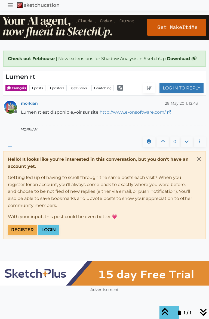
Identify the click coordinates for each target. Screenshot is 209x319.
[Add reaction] (149, 142)
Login (48, 229)
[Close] (198, 159)
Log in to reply (181, 88)
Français (18, 88)
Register (22, 229)
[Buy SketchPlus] (104, 273)
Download (179, 58)
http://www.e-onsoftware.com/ (133, 112)
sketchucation (42, 5)
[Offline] (12, 106)
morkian (29, 103)
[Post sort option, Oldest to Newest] (149, 88)
